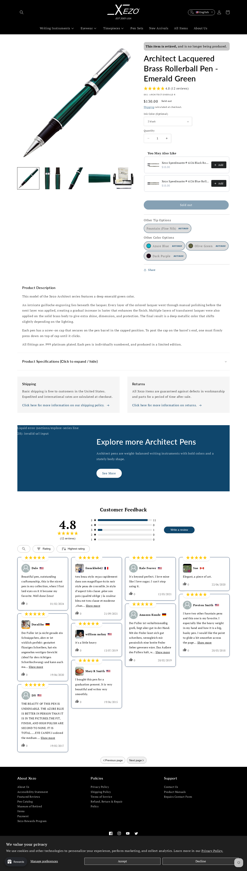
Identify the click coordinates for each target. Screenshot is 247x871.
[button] (21, 12)
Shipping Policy (101, 792)
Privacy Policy (100, 787)
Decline (200, 861)
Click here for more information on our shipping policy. (63, 405)
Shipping (149, 107)
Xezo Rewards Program (32, 821)
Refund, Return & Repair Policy (107, 804)
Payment (23, 816)
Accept (122, 861)
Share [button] (152, 270)
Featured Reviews (28, 796)
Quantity (149, 130)
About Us (200, 28)
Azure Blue (167, 246)
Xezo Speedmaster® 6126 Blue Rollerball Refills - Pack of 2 (185, 181)
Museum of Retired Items (29, 808)
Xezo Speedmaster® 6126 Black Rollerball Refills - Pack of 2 (185, 163)
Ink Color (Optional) (156, 114)
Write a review (179, 529)
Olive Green (210, 246)
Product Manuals (175, 792)
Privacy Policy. (212, 851)
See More (109, 473)
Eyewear (87, 28)
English (204, 12)
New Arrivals (158, 28)
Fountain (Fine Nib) (167, 228)
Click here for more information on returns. (164, 405)
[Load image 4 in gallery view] (99, 178)
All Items (181, 28)
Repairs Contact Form (178, 796)
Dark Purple (168, 256)
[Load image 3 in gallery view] (76, 178)
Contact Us (171, 787)
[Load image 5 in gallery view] (123, 178)
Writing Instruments (55, 28)
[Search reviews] (23, 549)
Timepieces (111, 28)
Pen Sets (136, 28)
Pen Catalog (25, 801)
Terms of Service (101, 796)
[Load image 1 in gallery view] (28, 178)
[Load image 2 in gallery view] (52, 178)
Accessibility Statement (32, 792)
